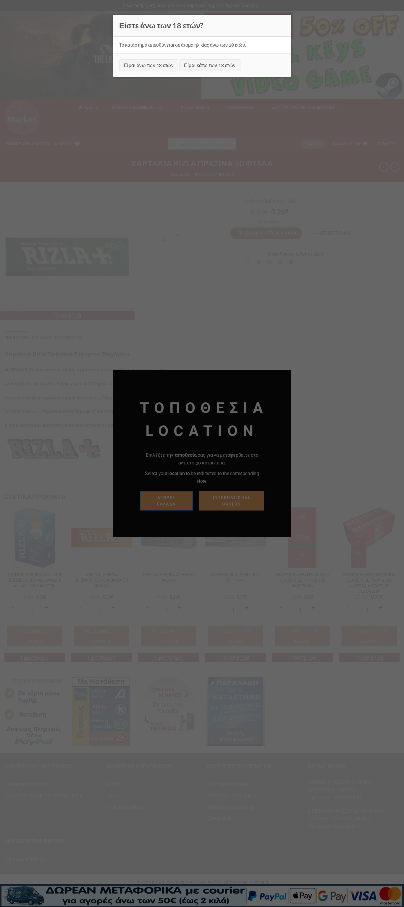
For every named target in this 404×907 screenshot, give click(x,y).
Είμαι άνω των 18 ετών (149, 65)
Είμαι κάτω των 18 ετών (210, 65)
